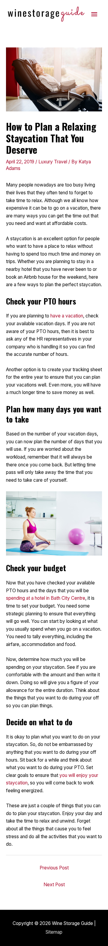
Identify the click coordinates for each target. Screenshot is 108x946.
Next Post (54, 884)
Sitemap (54, 932)
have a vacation (66, 316)
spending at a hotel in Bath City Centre (45, 598)
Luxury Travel (52, 162)
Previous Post (54, 868)
